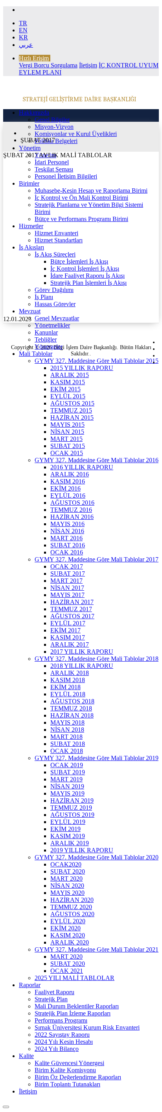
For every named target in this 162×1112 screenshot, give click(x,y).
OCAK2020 (65, 864)
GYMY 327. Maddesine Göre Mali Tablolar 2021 (96, 949)
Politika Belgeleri (56, 141)
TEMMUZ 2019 (71, 807)
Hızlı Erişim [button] (34, 58)
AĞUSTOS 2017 (72, 616)
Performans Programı (61, 1020)
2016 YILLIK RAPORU (81, 467)
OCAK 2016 (66, 552)
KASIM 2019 (67, 836)
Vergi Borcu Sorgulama (48, 65)
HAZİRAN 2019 (72, 800)
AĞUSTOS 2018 (72, 701)
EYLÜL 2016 (67, 495)
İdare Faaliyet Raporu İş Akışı (87, 275)
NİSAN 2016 (67, 531)
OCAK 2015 (66, 453)
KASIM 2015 (67, 382)
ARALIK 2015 (69, 375)
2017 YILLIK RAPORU (81, 651)
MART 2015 (66, 438)
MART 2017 (66, 580)
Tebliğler (46, 339)
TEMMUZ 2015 (71, 410)
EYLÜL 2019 (67, 821)
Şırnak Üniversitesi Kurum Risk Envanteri (87, 1027)
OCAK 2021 (66, 970)
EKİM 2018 (65, 687)
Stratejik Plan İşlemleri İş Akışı (88, 282)
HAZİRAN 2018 (72, 715)
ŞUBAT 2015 (67, 446)
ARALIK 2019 (69, 843)
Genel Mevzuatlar (57, 318)
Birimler (29, 183)
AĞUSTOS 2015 (72, 403)
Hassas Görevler (55, 304)
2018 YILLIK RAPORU (81, 665)
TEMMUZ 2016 (71, 509)
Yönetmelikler (52, 325)
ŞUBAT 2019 (67, 772)
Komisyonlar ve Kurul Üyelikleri (76, 133)
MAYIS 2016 (67, 524)
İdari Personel (52, 162)
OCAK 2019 (66, 765)
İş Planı (44, 297)
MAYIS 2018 (67, 722)
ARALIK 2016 (69, 474)
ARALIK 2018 (69, 672)
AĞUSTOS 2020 (72, 914)
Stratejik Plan (51, 999)
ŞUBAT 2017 (67, 573)
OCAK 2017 (66, 566)
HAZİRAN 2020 (72, 899)
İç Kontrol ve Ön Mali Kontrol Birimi (81, 197)
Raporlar (29, 985)
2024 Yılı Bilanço (57, 1048)
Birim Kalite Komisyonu (65, 1070)
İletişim (88, 65)
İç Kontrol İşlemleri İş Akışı (84, 268)
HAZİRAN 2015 (72, 417)
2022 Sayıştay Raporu (62, 1034)
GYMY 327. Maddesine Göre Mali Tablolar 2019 (96, 758)
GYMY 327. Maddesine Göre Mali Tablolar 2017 (96, 559)
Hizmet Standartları (59, 240)
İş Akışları (31, 247)
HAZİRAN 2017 (72, 602)
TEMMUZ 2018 (71, 708)
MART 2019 (66, 779)
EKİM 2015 (65, 389)
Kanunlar (46, 332)
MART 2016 (66, 538)
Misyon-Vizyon (54, 126)
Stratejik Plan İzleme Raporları (72, 1013)
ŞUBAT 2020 (67, 871)
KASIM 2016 (67, 481)
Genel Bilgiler (52, 119)
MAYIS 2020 (67, 892)
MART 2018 (66, 736)
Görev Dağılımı (54, 289)
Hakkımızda (34, 112)
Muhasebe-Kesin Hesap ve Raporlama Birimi (91, 190)
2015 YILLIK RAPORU (81, 367)
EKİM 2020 (65, 928)
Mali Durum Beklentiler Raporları (77, 1006)
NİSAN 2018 (67, 729)
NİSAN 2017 (67, 587)
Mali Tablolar (35, 353)
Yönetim (29, 148)
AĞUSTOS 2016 (72, 502)
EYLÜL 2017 (67, 623)
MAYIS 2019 (67, 793)
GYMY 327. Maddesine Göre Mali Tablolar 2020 (96, 857)
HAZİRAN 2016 (72, 516)
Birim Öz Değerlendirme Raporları (78, 1077)
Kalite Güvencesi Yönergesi (69, 1063)
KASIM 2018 (67, 680)
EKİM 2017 (65, 630)
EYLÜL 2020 (67, 921)
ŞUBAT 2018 (67, 743)
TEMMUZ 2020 (71, 907)
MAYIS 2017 (67, 594)
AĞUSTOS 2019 (72, 814)
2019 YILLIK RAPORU (81, 850)
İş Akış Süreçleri (55, 254)
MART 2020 (66, 878)
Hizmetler (31, 226)
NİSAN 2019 (67, 786)
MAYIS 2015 (67, 424)
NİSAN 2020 (67, 885)
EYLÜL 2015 (67, 396)
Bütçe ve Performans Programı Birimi (81, 219)
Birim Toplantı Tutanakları (67, 1084)
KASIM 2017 (67, 637)
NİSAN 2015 (67, 431)
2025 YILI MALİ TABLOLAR (74, 977)
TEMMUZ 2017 (71, 609)
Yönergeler (49, 346)
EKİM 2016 (65, 488)
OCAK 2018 (66, 751)
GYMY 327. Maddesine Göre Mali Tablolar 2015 (96, 360)
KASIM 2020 (67, 935)
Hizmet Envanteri (56, 233)
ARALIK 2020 (69, 942)
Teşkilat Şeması (54, 169)
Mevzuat (29, 311)
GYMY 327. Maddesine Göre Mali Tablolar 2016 (96, 460)
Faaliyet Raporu (54, 992)
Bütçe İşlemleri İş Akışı (79, 261)
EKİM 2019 (65, 829)
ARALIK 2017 (69, 644)
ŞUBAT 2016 (67, 545)
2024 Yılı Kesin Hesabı (64, 1041)
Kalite (26, 1055)
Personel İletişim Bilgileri (66, 176)
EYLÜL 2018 (67, 694)
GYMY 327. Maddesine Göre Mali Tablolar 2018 (96, 658)
